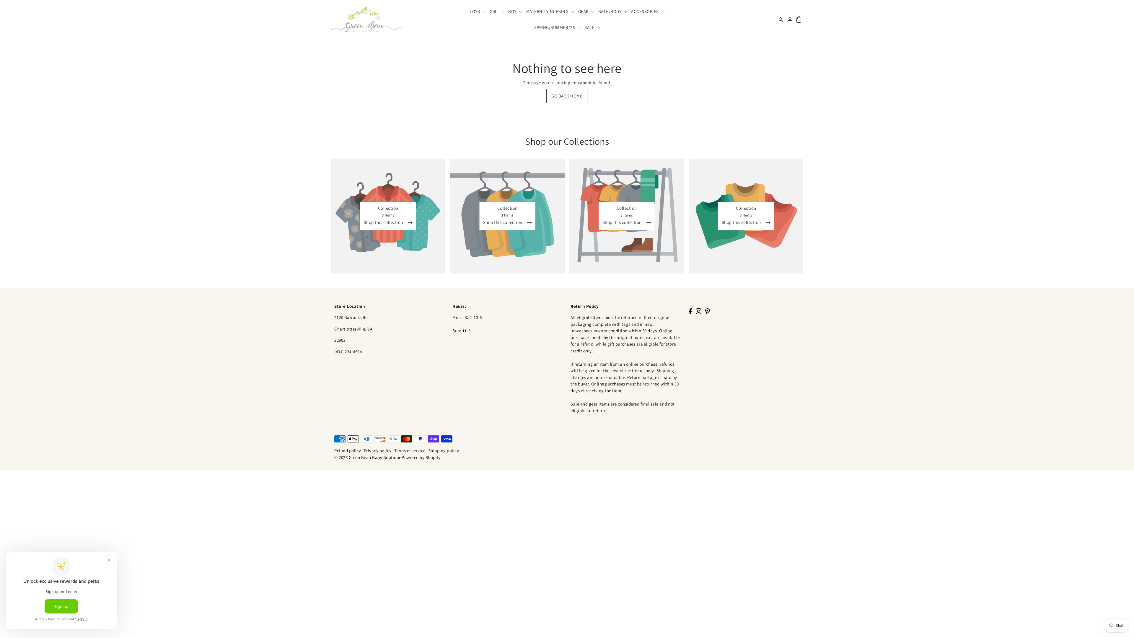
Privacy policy (378, 450)
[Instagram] (699, 311)
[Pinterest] (707, 311)
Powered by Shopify (421, 457)
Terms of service (410, 450)
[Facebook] (690, 311)
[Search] (781, 19)
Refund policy (347, 450)
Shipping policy (443, 450)
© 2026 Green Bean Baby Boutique (367, 457)
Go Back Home (566, 96)
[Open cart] (798, 19)
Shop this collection (384, 222)
